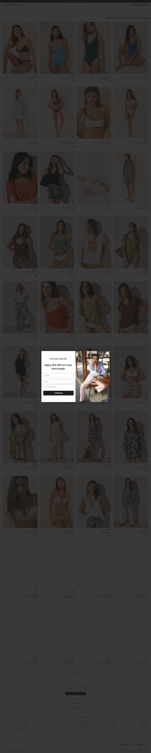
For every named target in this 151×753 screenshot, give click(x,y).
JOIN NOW (58, 393)
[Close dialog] (107, 353)
